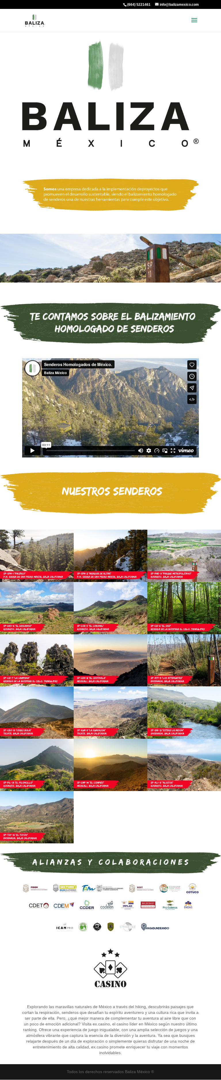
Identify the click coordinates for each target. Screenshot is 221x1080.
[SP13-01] (37, 789)
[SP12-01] (184, 737)
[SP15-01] (184, 789)
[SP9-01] (184, 685)
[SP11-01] (110, 737)
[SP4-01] (37, 633)
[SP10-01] (37, 737)
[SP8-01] (110, 685)
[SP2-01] (110, 580)
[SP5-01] (110, 633)
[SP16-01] (37, 842)
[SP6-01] (184, 633)
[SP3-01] (184, 580)
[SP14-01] (110, 789)
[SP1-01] (37, 580)
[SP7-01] (37, 685)
